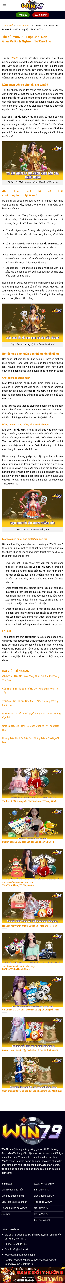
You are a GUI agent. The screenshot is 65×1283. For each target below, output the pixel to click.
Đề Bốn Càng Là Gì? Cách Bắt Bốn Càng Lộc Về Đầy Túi (28, 842)
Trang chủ (7, 25)
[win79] (32, 5)
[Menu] (4, 5)
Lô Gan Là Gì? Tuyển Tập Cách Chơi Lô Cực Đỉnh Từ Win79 (30, 1050)
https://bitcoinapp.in (25, 1254)
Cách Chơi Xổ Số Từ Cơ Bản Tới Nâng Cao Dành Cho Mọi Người (32, 1091)
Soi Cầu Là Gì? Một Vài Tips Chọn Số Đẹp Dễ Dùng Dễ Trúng (30, 1009)
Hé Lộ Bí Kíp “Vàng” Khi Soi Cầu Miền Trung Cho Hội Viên (29, 926)
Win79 (14, 58)
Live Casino (21, 25)
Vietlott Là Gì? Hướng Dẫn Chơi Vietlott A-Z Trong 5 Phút (29, 801)
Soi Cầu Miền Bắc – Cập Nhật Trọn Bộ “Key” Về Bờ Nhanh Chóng (18, 967)
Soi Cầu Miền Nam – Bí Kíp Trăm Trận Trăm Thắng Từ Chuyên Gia (18, 883)
